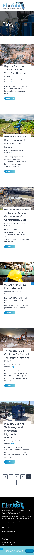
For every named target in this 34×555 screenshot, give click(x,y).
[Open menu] (30, 5)
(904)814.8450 (11, 542)
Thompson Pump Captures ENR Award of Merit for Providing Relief (17, 356)
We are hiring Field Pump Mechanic (15, 287)
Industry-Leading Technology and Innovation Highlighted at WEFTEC (14, 431)
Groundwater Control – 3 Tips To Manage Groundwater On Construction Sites (16, 214)
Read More (10, 98)
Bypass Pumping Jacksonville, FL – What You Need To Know (15, 71)
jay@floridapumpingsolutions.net (11, 544)
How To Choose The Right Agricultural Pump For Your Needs (15, 141)
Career (13, 294)
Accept (29, 551)
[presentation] (17, 55)
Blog (12, 82)
